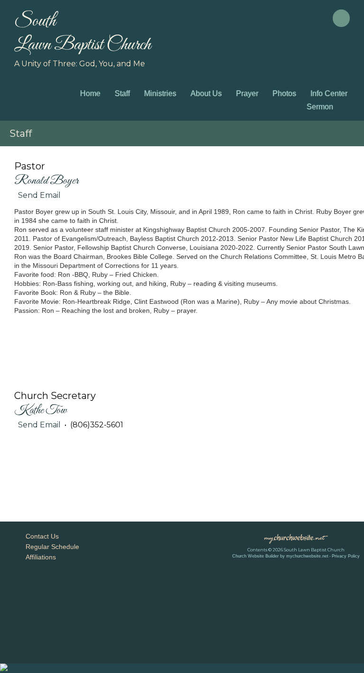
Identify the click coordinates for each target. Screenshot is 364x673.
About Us (206, 93)
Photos (284, 93)
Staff (122, 93)
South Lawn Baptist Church (82, 33)
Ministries (160, 93)
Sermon (320, 107)
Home (90, 93)
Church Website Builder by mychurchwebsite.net (280, 556)
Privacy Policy (346, 556)
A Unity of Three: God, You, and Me (79, 63)
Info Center (328, 93)
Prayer (247, 93)
